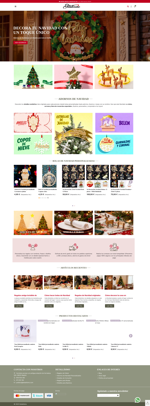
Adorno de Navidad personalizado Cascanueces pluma (24, 190)
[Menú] (15, 6)
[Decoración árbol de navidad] (73, 77)
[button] (130, 182)
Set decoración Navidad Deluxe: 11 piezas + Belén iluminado (97, 190)
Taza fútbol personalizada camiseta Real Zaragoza (24, 345)
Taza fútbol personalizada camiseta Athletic (97, 345)
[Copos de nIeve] (33, 145)
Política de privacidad (106, 378)
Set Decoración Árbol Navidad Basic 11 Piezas (73, 190)
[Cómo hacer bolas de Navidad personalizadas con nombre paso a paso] (58, 282)
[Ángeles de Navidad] (33, 123)
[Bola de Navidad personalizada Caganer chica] (49, 176)
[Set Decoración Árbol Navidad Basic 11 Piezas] (73, 176)
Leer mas (19, 306)
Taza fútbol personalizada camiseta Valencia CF (121, 345)
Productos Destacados (73, 316)
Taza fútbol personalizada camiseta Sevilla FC (73, 345)
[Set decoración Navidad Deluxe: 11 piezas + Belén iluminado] (97, 176)
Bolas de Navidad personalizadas (74, 161)
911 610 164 (20, 380)
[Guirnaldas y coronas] (114, 145)
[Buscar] (128, 6)
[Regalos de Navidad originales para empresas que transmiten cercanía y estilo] (88, 282)
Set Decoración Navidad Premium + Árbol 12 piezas (121, 190)
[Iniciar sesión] (131, 6)
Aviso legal (102, 375)
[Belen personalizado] (114, 123)
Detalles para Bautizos (64, 383)
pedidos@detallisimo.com (24, 382)
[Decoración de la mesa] (114, 77)
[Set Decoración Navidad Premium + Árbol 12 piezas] (121, 176)
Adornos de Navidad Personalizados (69, 375)
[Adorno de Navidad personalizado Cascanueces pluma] (25, 176)
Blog (100, 373)
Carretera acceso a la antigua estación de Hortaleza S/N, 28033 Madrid (32, 374)
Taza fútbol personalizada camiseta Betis (48, 345)
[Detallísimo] (71, 6)
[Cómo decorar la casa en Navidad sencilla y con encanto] (119, 282)
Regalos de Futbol (63, 373)
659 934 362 (20, 378)
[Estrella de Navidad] (74, 133)
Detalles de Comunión (64, 378)
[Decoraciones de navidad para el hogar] (33, 77)
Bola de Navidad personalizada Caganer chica (47, 190)
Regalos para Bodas (63, 380)
